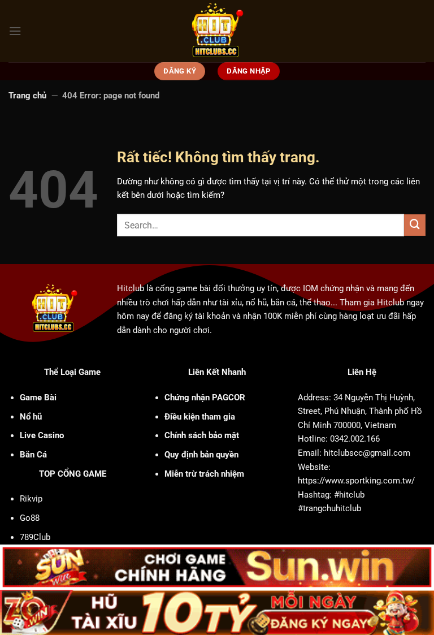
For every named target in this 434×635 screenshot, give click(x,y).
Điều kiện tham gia (199, 417)
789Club (35, 537)
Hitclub (130, 288)
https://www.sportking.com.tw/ (356, 481)
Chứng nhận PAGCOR (204, 397)
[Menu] (14, 31)
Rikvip (31, 499)
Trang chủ (27, 95)
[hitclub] (217, 31)
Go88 (30, 518)
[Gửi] (415, 225)
